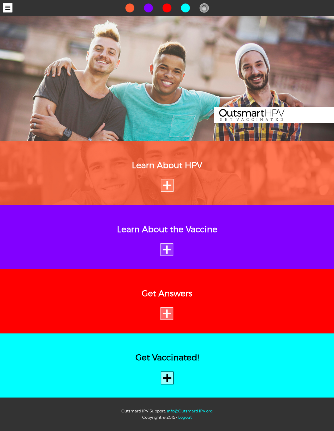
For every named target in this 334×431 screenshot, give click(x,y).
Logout (185, 417)
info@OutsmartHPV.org (190, 411)
